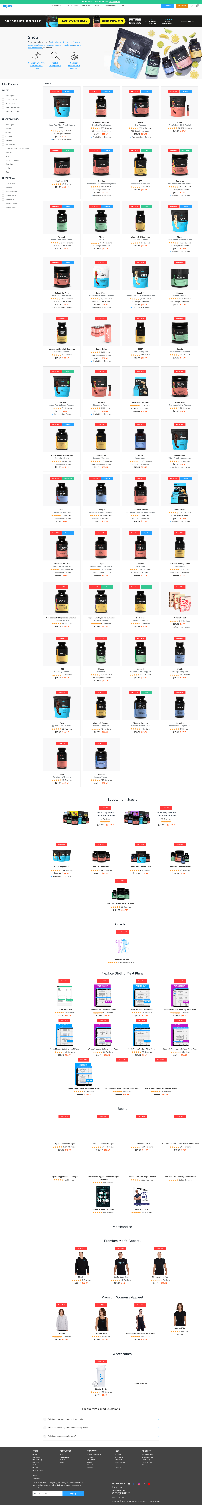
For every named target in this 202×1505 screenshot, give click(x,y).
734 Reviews (67, 515)
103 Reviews (67, 355)
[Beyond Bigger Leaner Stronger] (64, 1164)
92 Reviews (106, 729)
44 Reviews (70, 1052)
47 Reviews (145, 1337)
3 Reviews (185, 1331)
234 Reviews (106, 1392)
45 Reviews (67, 184)
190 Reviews (106, 408)
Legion (12, 6)
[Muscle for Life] (141, 1196)
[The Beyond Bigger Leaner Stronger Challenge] (103, 1164)
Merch (34, 1465)
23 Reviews (89, 1091)
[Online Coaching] (122, 946)
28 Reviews (108, 1052)
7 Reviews (106, 1337)
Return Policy (118, 1459)
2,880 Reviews (67, 570)
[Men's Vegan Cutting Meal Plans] (141, 1035)
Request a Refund (120, 1462)
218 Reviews (185, 675)
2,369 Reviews (185, 1180)
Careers (89, 1462)
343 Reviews (145, 570)
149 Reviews (106, 352)
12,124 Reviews (67, 131)
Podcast (62, 1459)
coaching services (54, 45)
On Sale (35, 1454)
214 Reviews (145, 406)
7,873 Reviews (108, 1147)
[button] (56, 2)
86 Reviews (147, 1013)
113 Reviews (185, 570)
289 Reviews (184, 621)
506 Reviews (106, 128)
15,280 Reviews (69, 1147)
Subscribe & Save (38, 1470)
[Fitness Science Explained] (103, 1196)
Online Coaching (37, 1459)
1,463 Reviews (185, 243)
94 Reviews (165, 1280)
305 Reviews (106, 675)
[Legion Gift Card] (140, 1370)
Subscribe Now (114, 2)
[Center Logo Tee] (121, 1263)
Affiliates (90, 1467)
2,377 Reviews (67, 243)
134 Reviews (108, 1183)
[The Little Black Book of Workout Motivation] (180, 1131)
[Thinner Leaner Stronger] (103, 1131)
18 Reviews (145, 624)
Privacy (151, 1501)
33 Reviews (127, 1091)
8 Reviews (86, 1280)
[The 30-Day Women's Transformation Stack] (137, 814)
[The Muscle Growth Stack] (140, 856)
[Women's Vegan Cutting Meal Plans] (103, 1035)
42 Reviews (67, 780)
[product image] (62, 106)
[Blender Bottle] (101, 1376)
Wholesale (90, 1465)
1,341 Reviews (185, 299)
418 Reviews (106, 187)
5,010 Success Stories (127, 963)
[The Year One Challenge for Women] (180, 1164)
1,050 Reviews (185, 513)
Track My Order (119, 1457)
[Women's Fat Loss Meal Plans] (103, 995)
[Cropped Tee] (180, 1314)
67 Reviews (108, 1013)
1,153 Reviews (106, 570)
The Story (90, 1457)
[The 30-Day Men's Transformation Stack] (76, 814)
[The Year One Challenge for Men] (141, 1164)
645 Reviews (106, 870)
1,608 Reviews (106, 515)
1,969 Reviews (146, 299)
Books (62, 1462)
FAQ (116, 1465)
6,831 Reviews (185, 187)
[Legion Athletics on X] (129, 1484)
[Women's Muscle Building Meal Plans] (180, 995)
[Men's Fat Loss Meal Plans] (141, 995)
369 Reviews (67, 461)
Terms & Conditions (147, 1457)
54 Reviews (106, 624)
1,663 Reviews (147, 1180)
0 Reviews (145, 243)
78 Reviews (145, 355)
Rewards (35, 1473)
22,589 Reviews (145, 128)
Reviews (35, 1475)
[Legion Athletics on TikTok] (144, 1484)
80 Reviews (67, 729)
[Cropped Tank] (101, 1319)
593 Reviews (145, 675)
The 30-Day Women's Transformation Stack (166, 814)
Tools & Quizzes (64, 1457)
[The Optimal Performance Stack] (120, 892)
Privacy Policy (146, 1459)
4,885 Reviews (147, 1147)
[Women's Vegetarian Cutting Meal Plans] (180, 1035)
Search (191, 6)
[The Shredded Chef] (141, 1131)
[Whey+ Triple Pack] (61, 856)
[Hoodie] (81, 1263)
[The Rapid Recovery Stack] (179, 856)
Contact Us (118, 1467)
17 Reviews (184, 729)
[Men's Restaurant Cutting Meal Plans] (161, 1074)
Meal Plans (36, 1462)
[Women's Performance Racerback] (140, 1319)
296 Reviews (106, 780)
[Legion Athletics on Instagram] (138, 1484)
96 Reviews (166, 819)
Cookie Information (147, 1462)
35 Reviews (145, 187)
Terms (157, 1501)
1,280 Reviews (146, 461)
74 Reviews (185, 408)
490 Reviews (145, 870)
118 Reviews (185, 461)
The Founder (91, 1459)
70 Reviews (185, 870)
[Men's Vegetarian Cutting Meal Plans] (84, 1074)
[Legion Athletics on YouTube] (149, 1484)
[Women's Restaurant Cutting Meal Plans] (122, 1074)
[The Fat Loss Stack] (101, 856)
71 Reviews (67, 675)
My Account (118, 1454)
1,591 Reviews (70, 1180)
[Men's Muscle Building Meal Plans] (64, 1035)
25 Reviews (147, 1052)
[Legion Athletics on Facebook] (133, 1484)
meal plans (68, 45)
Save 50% (168, 6)
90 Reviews (126, 907)
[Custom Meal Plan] (64, 995)
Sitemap (144, 1465)
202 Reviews (106, 299)
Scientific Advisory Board (94, 1454)
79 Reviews (145, 515)
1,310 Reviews (106, 243)
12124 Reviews (67, 870)
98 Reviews (70, 1013)
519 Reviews (147, 1213)
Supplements (36, 1457)
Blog (61, 1454)
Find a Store (182, 6)
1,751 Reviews (185, 1147)
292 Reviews (108, 1213)
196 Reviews (105, 819)
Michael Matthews (147, 1454)
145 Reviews (126, 1280)
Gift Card (35, 1467)
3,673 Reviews (67, 299)
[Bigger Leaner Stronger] (64, 1131)
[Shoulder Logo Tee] (160, 1263)
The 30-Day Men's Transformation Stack (105, 814)
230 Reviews (106, 461)
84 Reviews (67, 624)
